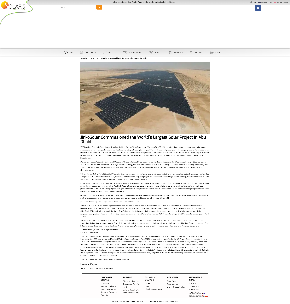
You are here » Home (87, 58)
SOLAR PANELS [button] (90, 52)
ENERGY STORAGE (135, 52)
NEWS (97, 58)
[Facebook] (258, 8)
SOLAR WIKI (197, 52)
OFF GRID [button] (157, 52)
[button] (3, 29)
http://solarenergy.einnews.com (117, 259)
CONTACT (218, 52)
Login (255, 2)
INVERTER (112, 52)
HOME (71, 52)
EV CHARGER (178, 52)
